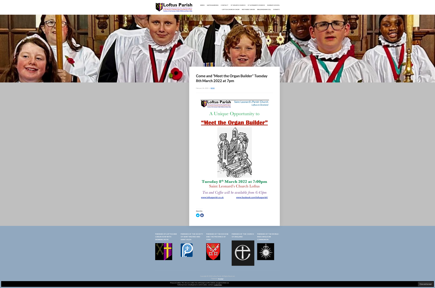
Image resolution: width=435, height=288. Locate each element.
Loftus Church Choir (230, 9)
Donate (276, 9)
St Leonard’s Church (256, 5)
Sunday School (273, 5)
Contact (224, 5)
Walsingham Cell (264, 9)
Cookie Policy (218, 285)
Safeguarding (212, 5)
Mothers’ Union (248, 9)
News (202, 5)
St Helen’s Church (238, 5)
